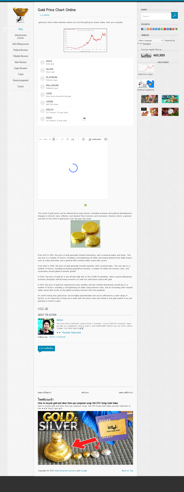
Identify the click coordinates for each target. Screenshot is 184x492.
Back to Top (127, 470)
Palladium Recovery (20, 56)
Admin (60, 320)
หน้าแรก (85, 392)
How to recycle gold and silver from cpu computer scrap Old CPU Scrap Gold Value (78, 403)
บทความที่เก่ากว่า (126, 392)
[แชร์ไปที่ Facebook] (46, 308)
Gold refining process (20, 43)
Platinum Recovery (20, 50)
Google (84, 470)
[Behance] (156, 29)
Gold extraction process (21, 36)
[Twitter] (145, 29)
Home (20, 29)
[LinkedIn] (153, 29)
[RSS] (148, 29)
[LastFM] (165, 29)
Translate (147, 44)
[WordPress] (170, 29)
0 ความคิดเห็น (44, 15)
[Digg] (159, 29)
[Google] (176, 29)
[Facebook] (142, 29)
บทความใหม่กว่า (44, 392)
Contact (21, 86)
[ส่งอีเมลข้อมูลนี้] (39, 308)
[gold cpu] (149, 102)
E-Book (20, 74)
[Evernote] (162, 29)
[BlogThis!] (41, 308)
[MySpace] (168, 29)
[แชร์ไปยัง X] (44, 308)
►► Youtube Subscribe (69, 332)
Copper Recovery (20, 68)
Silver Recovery (21, 62)
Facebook (61, 337)
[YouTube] (173, 29)
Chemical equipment (21, 80)
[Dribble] (151, 29)
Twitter (52, 337)
